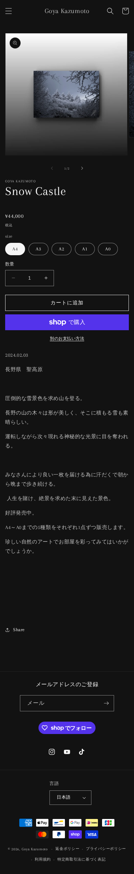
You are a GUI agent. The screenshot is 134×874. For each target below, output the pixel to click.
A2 (61, 248)
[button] (8, 11)
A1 (85, 248)
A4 (15, 248)
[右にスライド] (82, 168)
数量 (9, 264)
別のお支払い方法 (67, 338)
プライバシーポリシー (106, 848)
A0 (108, 248)
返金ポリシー (67, 848)
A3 (38, 248)
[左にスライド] (51, 168)
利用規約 (43, 859)
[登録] (106, 703)
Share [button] (19, 629)
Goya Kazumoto (35, 849)
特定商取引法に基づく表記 (81, 859)
